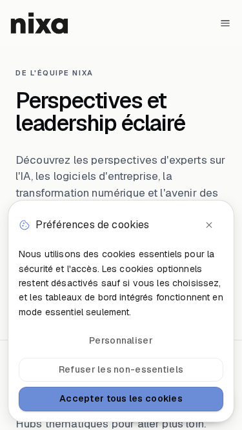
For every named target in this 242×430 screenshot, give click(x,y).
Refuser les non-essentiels (121, 369)
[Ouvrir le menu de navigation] (225, 23)
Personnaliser (121, 340)
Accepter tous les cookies (121, 398)
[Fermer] (209, 225)
